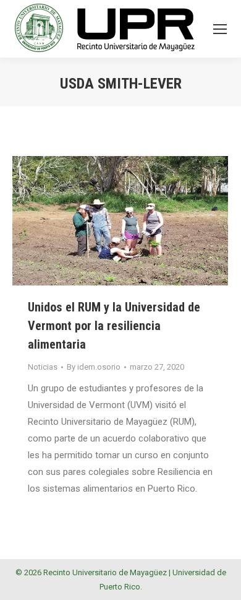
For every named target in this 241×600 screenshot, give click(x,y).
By (93, 367)
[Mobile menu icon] (220, 29)
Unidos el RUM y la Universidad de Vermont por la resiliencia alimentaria (114, 326)
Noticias (42, 367)
